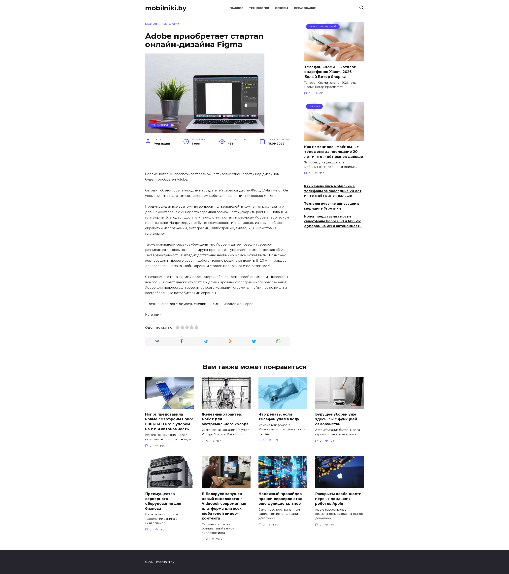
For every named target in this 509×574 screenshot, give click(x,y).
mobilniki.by (165, 8)
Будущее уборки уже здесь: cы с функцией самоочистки (336, 419)
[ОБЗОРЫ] (334, 139)
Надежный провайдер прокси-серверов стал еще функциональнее (280, 499)
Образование (305, 8)
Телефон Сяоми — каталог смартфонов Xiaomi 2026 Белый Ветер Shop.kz (330, 72)
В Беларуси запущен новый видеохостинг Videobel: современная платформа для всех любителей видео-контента (224, 506)
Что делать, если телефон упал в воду (278, 416)
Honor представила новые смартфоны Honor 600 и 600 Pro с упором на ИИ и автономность (332, 221)
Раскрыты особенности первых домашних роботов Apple (338, 499)
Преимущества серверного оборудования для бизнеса (163, 501)
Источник (153, 315)
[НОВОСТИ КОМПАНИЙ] (334, 59)
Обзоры (281, 8)
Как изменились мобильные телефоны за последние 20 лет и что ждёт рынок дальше (333, 151)
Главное (236, 8)
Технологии (259, 8)
